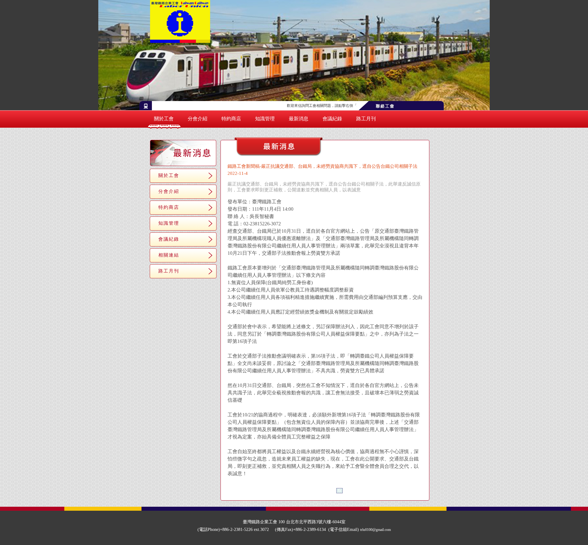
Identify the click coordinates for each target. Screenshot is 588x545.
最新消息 (298, 118)
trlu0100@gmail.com (375, 530)
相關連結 (168, 254)
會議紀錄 (332, 118)
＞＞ (348, 490)
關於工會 (164, 118)
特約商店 (231, 118)
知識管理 (265, 118)
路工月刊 (366, 118)
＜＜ (302, 490)
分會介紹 (197, 118)
